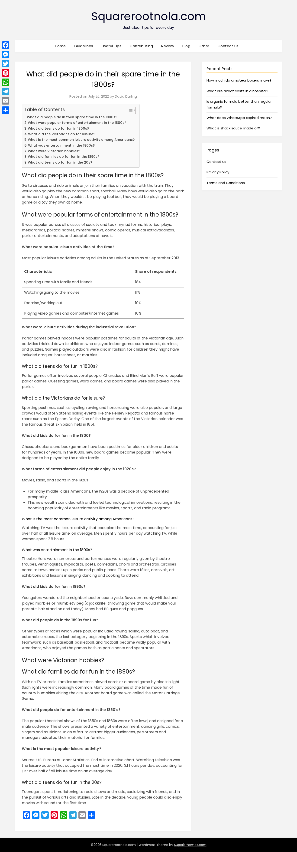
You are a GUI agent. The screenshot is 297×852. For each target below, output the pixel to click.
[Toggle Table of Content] (129, 110)
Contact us (228, 45)
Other (204, 45)
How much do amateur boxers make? (239, 80)
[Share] (5, 110)
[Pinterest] (5, 73)
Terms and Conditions (226, 182)
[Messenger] (5, 54)
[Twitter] (5, 63)
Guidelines (83, 45)
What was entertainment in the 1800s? (61, 145)
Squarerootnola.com (148, 16)
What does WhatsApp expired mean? (239, 117)
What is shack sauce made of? (233, 128)
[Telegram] (5, 91)
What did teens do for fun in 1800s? (58, 128)
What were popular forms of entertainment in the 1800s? (77, 122)
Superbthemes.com (190, 844)
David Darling (126, 96)
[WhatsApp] (5, 82)
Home (60, 45)
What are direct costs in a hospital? (237, 91)
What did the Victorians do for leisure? (61, 134)
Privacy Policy (218, 172)
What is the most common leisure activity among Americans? (81, 139)
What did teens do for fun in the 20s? (60, 162)
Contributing (141, 45)
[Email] (5, 100)
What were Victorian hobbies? (54, 151)
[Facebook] (5, 45)
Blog (186, 45)
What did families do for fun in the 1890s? (63, 156)
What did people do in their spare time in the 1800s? (72, 117)
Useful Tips (112, 45)
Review (167, 45)
